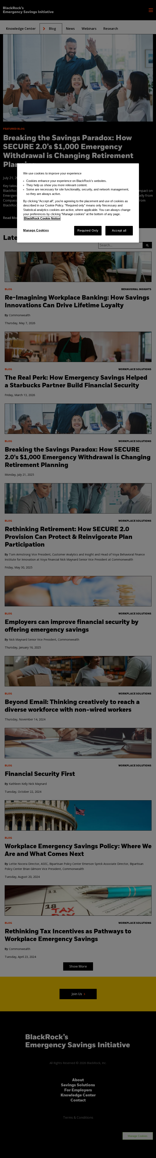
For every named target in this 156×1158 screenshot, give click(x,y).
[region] (78, 203)
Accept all (119, 230)
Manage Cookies (36, 230)
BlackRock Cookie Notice (42, 218)
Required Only (88, 230)
